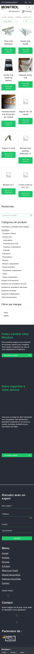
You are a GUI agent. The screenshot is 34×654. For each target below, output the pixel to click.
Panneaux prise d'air (10, 244)
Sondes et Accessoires (9, 280)
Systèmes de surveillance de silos (13, 284)
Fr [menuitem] (30, 2)
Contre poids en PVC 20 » (25, 186)
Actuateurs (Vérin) (9, 233)
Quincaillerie (7, 240)
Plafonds (6, 250)
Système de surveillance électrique (14, 287)
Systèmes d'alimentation (10, 294)
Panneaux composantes (12, 247)
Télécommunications (9, 297)
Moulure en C (8, 185)
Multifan (6, 316)
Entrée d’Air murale (25, 42)
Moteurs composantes (10, 264)
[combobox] (17, 531)
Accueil (4, 17)
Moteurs (5, 260)
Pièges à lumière (8, 267)
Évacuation (6, 254)
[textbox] (17, 531)
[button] (29, 7)
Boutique (10, 17)
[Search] (31, 215)
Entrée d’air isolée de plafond (8, 77)
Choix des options (8, 51)
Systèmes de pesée (8, 291)
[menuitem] (26, 2)
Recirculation (7, 257)
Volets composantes (9, 277)
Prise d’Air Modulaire (8, 42)
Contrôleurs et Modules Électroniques (15, 227)
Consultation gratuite (10, 2)
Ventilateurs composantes (12, 270)
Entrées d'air (7, 237)
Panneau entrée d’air (25, 76)
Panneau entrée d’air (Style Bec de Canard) (8, 114)
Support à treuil (8, 148)
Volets (4, 274)
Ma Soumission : (14, 11)
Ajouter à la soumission (8, 155)
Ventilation (18, 17)
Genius (6, 312)
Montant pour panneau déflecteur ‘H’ (25, 151)
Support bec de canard (25, 113)
